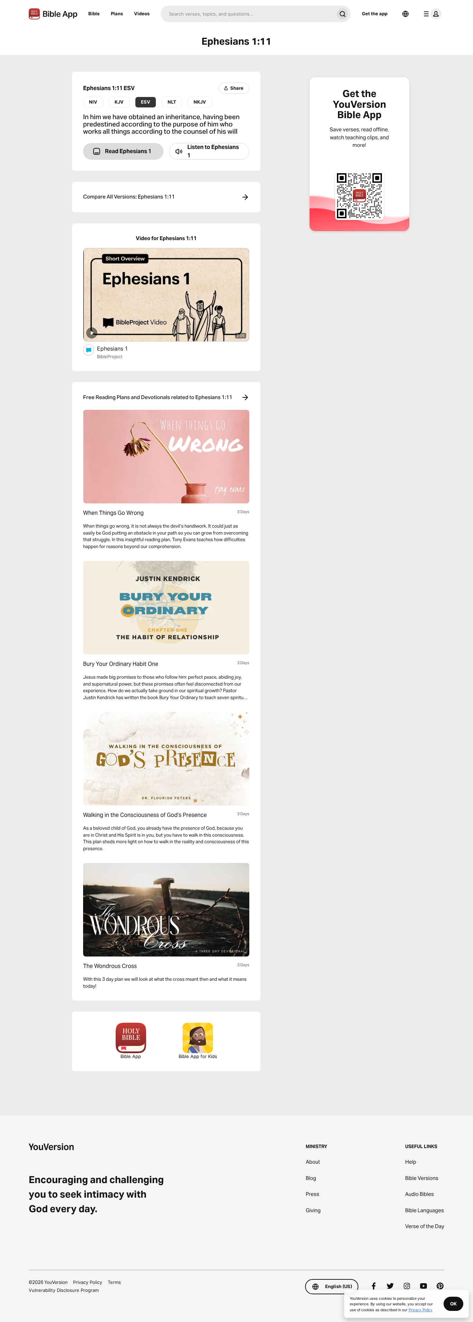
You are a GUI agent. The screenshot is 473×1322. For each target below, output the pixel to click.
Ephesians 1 (119, 348)
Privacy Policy (87, 1282)
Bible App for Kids (198, 1056)
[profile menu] (431, 14)
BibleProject (110, 356)
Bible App (131, 1056)
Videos (142, 13)
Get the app (374, 13)
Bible (94, 13)
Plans (117, 13)
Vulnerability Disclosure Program (64, 1290)
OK (453, 1303)
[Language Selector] (405, 14)
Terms (114, 1282)
